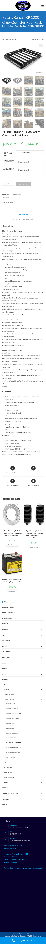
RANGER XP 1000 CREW (36, 26)
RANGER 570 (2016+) (12, 718)
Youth (6, 782)
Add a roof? (8, 169)
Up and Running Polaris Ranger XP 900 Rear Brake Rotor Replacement (12, 533)
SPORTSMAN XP (9, 777)
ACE (5, 684)
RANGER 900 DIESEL (12, 733)
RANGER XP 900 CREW (13, 753)
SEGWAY (5, 788)
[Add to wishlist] (16, 202)
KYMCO (4, 668)
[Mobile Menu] (42, 5)
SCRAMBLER (8, 767)
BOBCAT (5, 624)
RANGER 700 (10, 723)
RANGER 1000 (10, 703)
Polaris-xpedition (9, 694)
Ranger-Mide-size (9, 758)
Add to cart (23, 184)
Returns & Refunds (27, 934)
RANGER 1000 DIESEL (12, 708)
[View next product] (42, 39)
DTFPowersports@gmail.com (20, 840)
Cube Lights (8, 161)
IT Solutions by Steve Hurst (33, 936)
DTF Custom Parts (9, 618)
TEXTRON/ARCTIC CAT (10, 793)
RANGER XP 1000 (11, 738)
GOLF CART (6, 640)
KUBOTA (5, 663)
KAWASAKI (6, 657)
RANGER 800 (10, 728)
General (6, 689)
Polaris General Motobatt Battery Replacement (12, 580)
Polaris (10, 26)
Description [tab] (23, 214)
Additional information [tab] (23, 219)
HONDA (4, 646)
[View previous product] (3, 39)
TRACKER (5, 799)
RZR (5, 762)
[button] (41, 45)
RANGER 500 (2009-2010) (14, 713)
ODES (4, 674)
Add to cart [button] (12, 545)
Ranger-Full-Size (20, 26)
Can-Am (5, 629)
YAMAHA (5, 804)
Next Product (36, 39)
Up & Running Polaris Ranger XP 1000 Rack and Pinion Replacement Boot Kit (33, 534)
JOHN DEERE (6, 652)
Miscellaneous (8, 607)
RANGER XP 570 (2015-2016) (14, 748)
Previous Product (11, 39)
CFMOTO (5, 635)
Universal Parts (8, 612)
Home (4, 26)
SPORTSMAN (8, 772)
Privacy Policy (17, 934)
